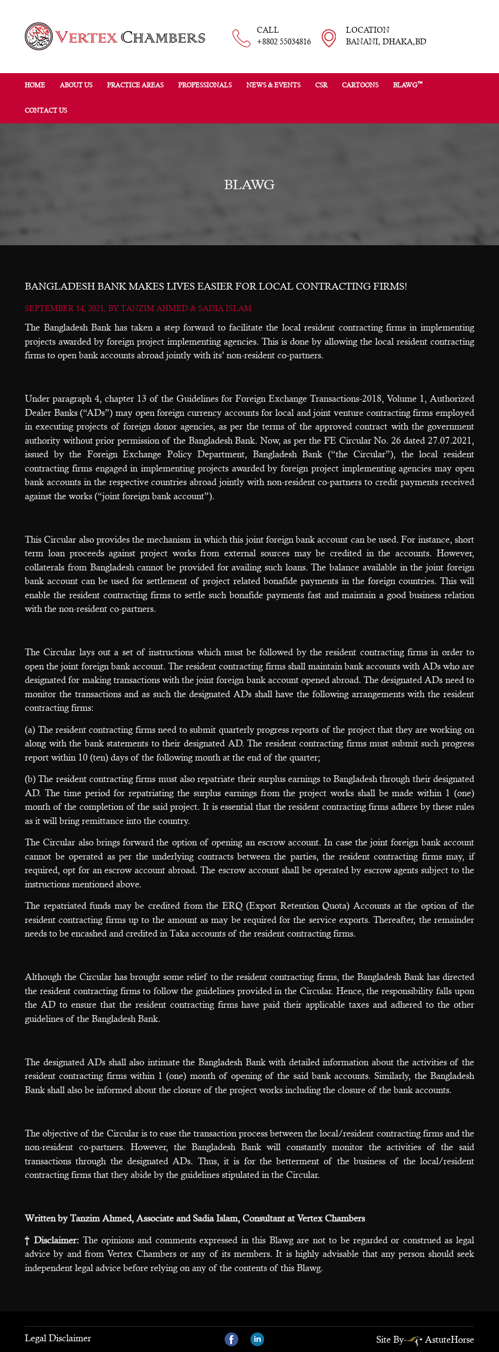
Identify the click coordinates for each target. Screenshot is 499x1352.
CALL (284, 35)
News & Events (274, 85)
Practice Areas (135, 85)
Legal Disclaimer (58, 1337)
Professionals (205, 85)
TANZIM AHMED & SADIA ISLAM (186, 308)
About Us (76, 85)
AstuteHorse (449, 1339)
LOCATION (386, 35)
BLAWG (407, 84)
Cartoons (360, 85)
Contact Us (46, 110)
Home (35, 85)
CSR (321, 85)
